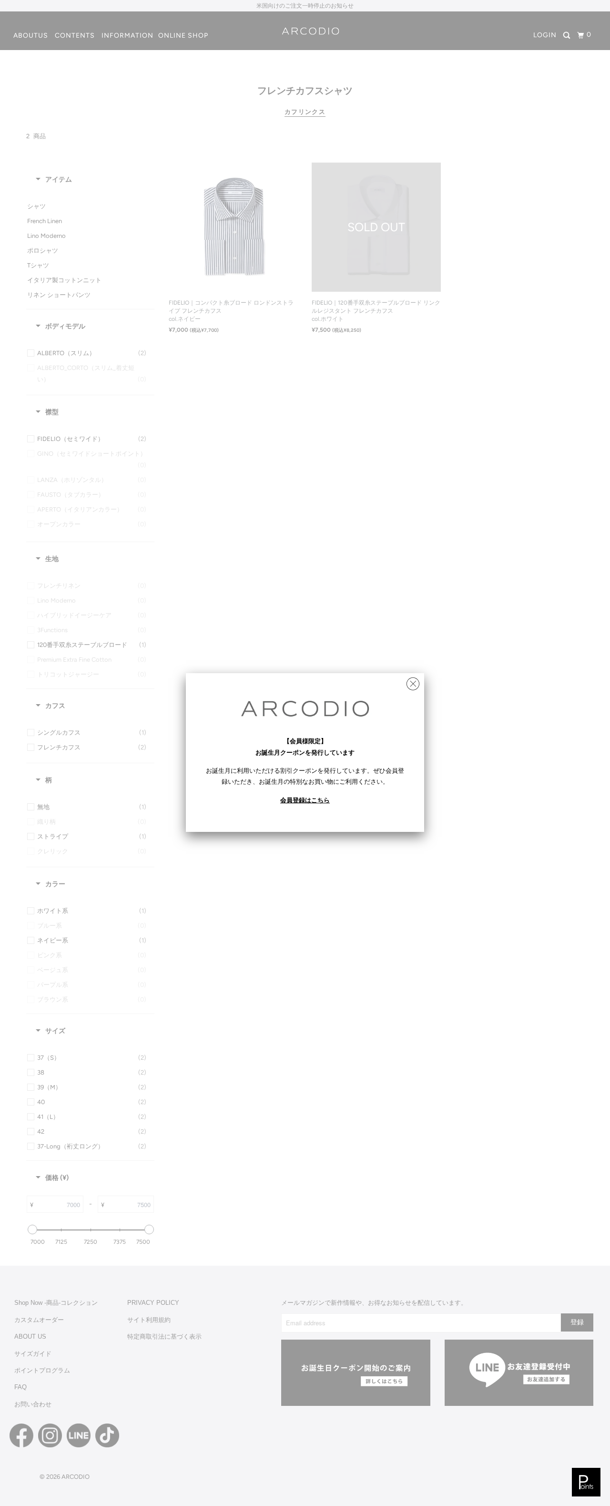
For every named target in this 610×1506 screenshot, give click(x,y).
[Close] (413, 681)
